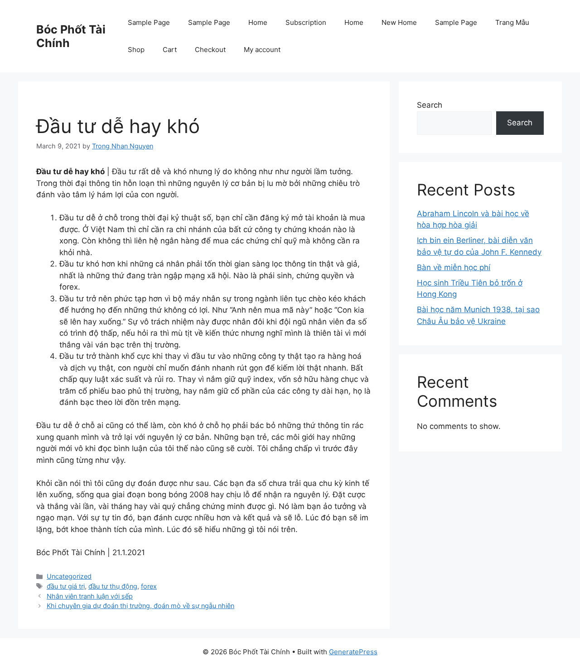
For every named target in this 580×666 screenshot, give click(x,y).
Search (429, 104)
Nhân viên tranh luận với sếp (90, 596)
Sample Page (149, 22)
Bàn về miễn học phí (453, 267)
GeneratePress (353, 651)
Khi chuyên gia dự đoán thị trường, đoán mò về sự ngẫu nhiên (140, 605)
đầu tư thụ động (112, 586)
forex (149, 586)
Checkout (210, 49)
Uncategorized (69, 576)
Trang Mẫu (512, 22)
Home (257, 22)
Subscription (305, 22)
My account (262, 49)
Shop (136, 49)
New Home (399, 22)
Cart (170, 49)
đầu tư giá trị (66, 586)
